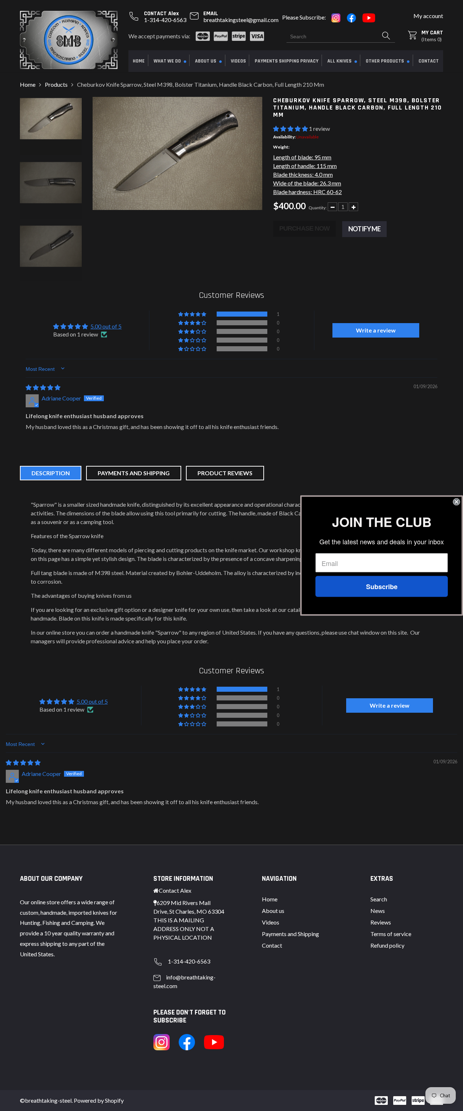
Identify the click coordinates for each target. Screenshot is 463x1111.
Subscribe (382, 586)
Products (56, 84)
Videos (238, 61)
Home (139, 61)
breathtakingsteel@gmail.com (241, 19)
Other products (385, 61)
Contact (429, 61)
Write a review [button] (376, 330)
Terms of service (390, 933)
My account (428, 15)
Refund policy (387, 945)
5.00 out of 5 (106, 326)
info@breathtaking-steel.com (184, 981)
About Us (206, 61)
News (377, 910)
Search (378, 899)
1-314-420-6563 (165, 19)
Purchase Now (304, 228)
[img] (43, 387)
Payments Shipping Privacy (286, 61)
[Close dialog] (456, 502)
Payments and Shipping (290, 933)
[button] (291, 128)
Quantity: (318, 207)
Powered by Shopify (99, 1100)
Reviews (380, 922)
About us (273, 910)
